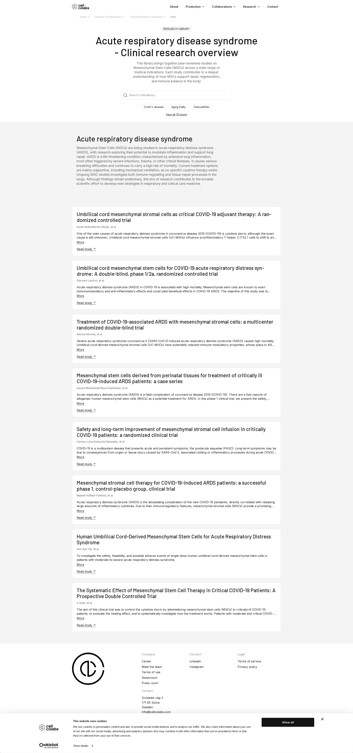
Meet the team (152, 667)
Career (146, 661)
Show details (80, 745)
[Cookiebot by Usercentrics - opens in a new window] (49, 746)
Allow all (288, 722)
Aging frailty (178, 106)
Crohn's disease (154, 106)
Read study (85, 249)
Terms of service (249, 661)
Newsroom (149, 678)
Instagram (197, 667)
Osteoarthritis (201, 106)
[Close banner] (322, 719)
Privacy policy (247, 667)
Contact (272, 6)
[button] (176, 114)
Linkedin (195, 661)
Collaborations (222, 6)
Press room (150, 683)
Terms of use (151, 672)
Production (193, 6)
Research (249, 6)
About (174, 6)
